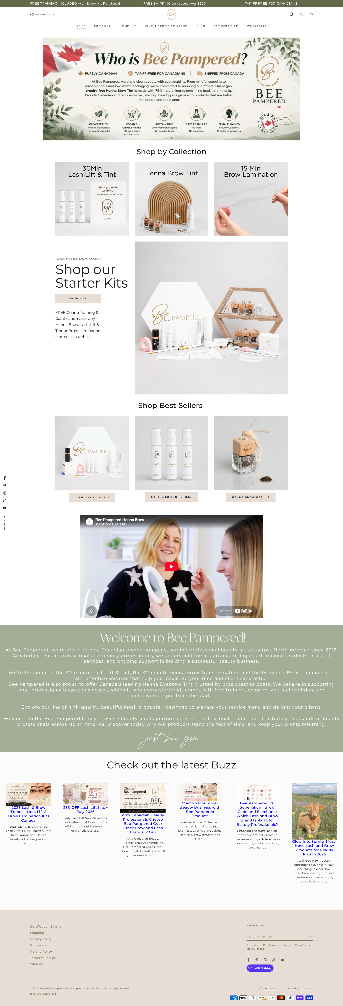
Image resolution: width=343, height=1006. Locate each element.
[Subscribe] (311, 936)
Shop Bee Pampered (52, 988)
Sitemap (36, 964)
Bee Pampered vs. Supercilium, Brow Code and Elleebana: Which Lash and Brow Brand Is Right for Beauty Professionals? (257, 814)
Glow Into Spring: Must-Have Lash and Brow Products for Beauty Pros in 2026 (314, 848)
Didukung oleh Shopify (44, 993)
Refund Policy (41, 951)
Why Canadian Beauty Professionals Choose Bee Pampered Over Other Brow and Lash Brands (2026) (143, 823)
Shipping (37, 933)
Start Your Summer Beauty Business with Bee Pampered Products (200, 809)
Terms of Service (43, 958)
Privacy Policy (41, 939)
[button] (291, 14)
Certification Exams (45, 926)
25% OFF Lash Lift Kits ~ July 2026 (85, 810)
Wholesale (38, 945)
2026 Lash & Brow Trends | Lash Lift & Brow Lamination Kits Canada (28, 814)
